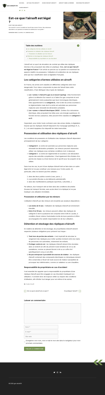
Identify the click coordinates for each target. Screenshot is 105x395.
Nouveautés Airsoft (83, 3)
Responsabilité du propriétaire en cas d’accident (43, 58)
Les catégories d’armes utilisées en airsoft (39, 49)
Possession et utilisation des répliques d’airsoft (40, 51)
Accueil (21, 3)
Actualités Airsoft (33, 3)
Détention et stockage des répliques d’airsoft (40, 56)
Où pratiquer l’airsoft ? (71, 291)
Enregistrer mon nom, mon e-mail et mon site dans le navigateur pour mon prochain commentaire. (53, 342)
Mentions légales (90, 384)
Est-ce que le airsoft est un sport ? (38, 291)
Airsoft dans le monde (66, 3)
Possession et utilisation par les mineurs (40, 54)
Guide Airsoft (23, 7)
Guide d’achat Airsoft (49, 3)
